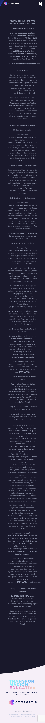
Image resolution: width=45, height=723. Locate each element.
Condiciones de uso (16, 716)
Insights (18, 694)
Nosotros (26, 694)
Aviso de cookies (13, 714)
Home (8, 692)
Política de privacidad (28, 714)
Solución (15, 692)
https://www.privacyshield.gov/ (22, 307)
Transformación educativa (28, 692)
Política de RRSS (30, 716)
